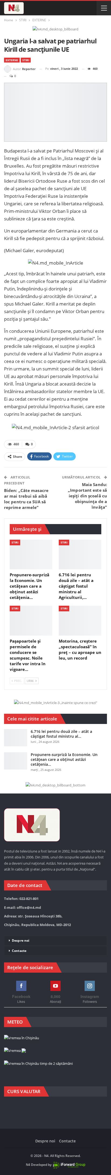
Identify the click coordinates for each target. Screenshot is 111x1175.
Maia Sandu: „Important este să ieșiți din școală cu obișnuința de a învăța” (87, 496)
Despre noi (20, 940)
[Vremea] (15, 1050)
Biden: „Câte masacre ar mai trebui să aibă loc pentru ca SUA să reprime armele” (26, 499)
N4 (28, 1165)
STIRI (25, 60)
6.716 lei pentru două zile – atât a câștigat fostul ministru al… (61, 734)
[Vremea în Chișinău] (21, 1038)
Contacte (19, 950)
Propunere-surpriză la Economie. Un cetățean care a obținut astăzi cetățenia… (64, 759)
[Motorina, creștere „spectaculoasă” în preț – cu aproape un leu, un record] (80, 621)
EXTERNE (12, 60)
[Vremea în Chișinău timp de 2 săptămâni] (38, 1063)
